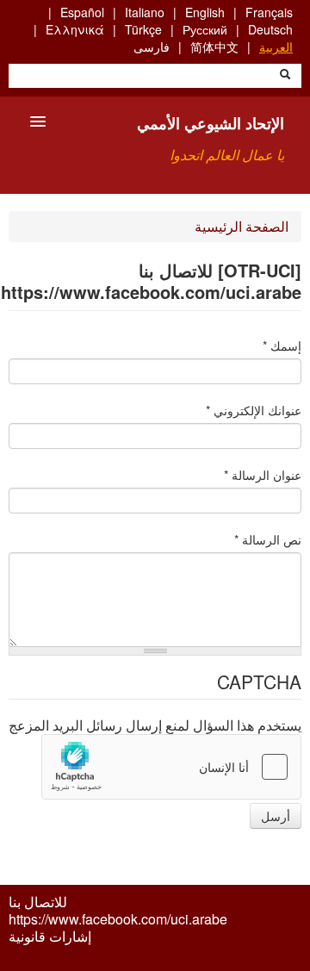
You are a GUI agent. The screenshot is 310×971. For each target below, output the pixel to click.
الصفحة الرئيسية (241, 226)
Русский (205, 29)
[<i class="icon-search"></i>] (285, 76)
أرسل (275, 816)
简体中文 (214, 46)
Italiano (144, 12)
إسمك (282, 345)
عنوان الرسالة (262, 474)
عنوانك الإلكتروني (253, 410)
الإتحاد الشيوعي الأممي (210, 123)
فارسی (151, 46)
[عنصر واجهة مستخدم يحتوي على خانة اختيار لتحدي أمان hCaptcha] (171, 767)
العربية (276, 46)
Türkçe (143, 29)
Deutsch (270, 29)
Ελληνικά (75, 29)
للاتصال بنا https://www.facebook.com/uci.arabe (118, 910)
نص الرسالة (267, 539)
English (205, 12)
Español (82, 12)
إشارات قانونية (50, 936)
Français (269, 12)
